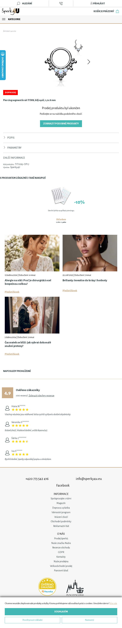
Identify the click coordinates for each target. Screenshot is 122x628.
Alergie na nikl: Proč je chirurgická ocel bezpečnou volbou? (28, 282)
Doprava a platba (61, 507)
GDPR (61, 552)
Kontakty (61, 557)
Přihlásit (99, 3)
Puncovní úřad (61, 570)
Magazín (61, 503)
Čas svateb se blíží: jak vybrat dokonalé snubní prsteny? (28, 344)
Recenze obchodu (61, 547)
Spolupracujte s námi (61, 498)
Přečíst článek (12, 292)
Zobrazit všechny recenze (41, 395)
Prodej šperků (61, 538)
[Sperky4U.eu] (10, 11)
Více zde (113, 603)
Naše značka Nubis (61, 543)
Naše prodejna (61, 561)
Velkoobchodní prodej (61, 566)
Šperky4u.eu (9, 31)
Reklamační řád (61, 526)
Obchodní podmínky (61, 521)
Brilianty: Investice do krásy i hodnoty (85, 280)
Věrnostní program (61, 512)
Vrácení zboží (61, 517)
